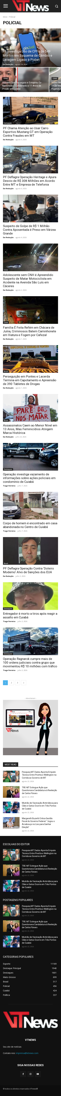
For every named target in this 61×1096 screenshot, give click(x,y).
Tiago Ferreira (9, 486)
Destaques (8, 469)
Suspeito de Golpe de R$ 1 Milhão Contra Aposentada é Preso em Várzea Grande (29, 229)
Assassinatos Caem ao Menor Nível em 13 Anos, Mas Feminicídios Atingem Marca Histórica (30, 429)
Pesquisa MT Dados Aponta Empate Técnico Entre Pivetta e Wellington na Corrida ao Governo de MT (39, 775)
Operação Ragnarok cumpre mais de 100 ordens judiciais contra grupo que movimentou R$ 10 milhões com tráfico (30, 662)
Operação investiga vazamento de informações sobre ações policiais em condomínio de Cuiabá (29, 478)
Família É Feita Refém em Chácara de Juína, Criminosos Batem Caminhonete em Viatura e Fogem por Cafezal (29, 331)
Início (5, 17)
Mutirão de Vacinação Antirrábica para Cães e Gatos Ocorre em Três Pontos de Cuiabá (40, 806)
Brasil (6, 47)
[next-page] (23, 682)
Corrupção (8, 123)
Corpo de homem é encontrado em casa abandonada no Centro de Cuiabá (30, 525)
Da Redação (8, 139)
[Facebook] (23, 1074)
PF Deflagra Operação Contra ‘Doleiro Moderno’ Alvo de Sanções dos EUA (28, 570)
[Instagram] (30, 1074)
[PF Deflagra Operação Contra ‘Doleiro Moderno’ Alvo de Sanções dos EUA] (30, 551)
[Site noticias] (30, 6)
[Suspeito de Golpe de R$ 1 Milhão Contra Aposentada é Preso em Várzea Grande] (30, 208)
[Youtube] (38, 1074)
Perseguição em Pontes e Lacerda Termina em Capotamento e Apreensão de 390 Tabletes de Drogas (29, 380)
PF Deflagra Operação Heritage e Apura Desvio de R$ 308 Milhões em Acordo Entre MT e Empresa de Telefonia (29, 180)
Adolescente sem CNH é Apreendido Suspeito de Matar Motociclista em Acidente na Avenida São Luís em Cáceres (28, 280)
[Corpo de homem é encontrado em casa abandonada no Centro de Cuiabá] (30, 506)
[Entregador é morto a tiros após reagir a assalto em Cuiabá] (30, 596)
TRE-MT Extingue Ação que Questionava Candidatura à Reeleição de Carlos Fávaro (39, 790)
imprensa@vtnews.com (27, 1053)
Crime (5, 78)
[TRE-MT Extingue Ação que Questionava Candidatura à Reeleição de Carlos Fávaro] (11, 792)
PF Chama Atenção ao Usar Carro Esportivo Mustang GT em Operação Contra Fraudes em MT (28, 131)
